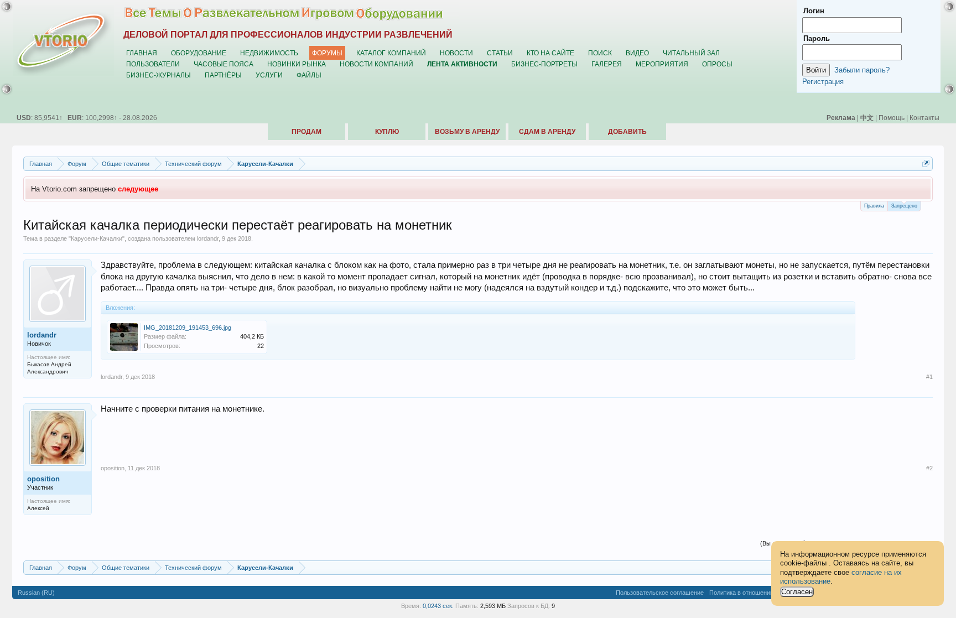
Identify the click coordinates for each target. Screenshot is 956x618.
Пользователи (153, 63)
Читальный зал (691, 52)
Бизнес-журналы (158, 75)
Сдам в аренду (547, 132)
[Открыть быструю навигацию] (925, 163)
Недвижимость (269, 52)
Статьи (500, 52)
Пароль (816, 38)
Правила (874, 206)
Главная (141, 52)
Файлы (309, 75)
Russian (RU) (36, 592)
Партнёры (223, 75)
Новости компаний (376, 63)
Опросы (717, 63)
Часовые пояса (223, 63)
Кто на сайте (550, 52)
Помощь (892, 117)
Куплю (387, 132)
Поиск (600, 52)
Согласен (797, 592)
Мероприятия (662, 63)
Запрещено (904, 206)
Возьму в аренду (467, 132)
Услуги (269, 75)
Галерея (606, 63)
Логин (813, 11)
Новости (456, 52)
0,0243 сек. (438, 606)
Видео (637, 52)
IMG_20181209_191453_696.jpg (187, 327)
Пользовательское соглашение (660, 592)
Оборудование (198, 52)
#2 (929, 468)
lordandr (208, 238)
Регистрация (823, 81)
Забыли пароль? (862, 70)
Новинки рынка (296, 63)
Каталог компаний (391, 52)
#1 (929, 376)
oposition (43, 479)
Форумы (327, 52)
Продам (306, 132)
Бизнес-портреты (544, 63)
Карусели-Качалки (96, 238)
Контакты (924, 117)
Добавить (627, 132)
